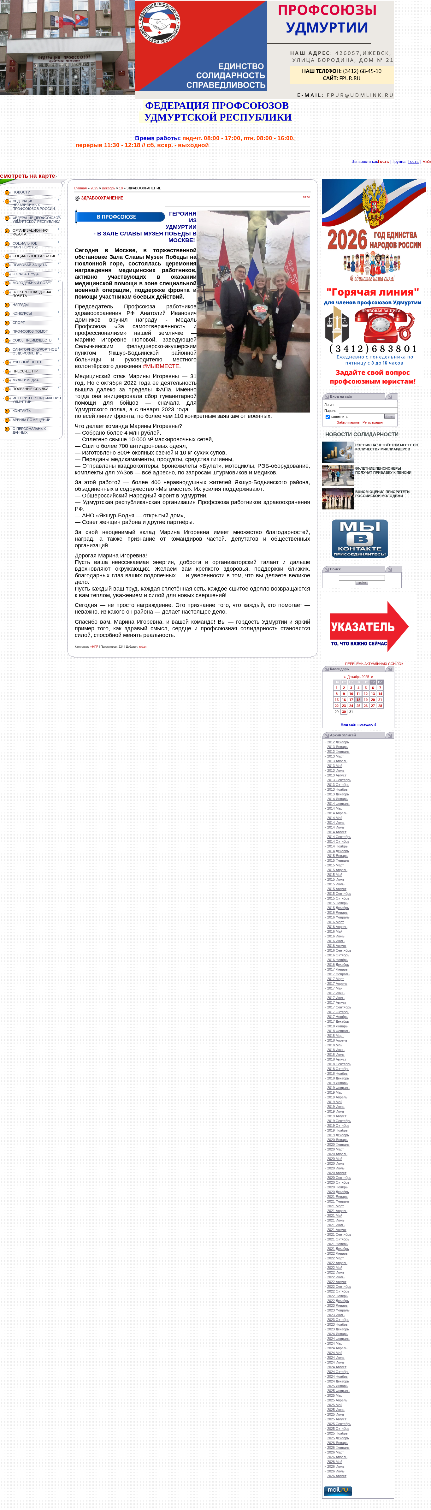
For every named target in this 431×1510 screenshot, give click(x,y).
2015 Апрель (337, 870)
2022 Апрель (337, 1263)
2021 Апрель (337, 1211)
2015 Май (334, 875)
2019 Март (335, 1092)
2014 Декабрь (338, 851)
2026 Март (335, 1452)
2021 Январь (337, 1196)
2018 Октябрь (338, 1069)
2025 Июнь (336, 1410)
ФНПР (94, 646)
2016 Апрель (337, 927)
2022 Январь (337, 1253)
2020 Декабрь (338, 1192)
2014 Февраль (338, 804)
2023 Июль (336, 1315)
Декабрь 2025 (358, 677)
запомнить (339, 417)
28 (380, 706)
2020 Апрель (337, 1154)
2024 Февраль (338, 1339)
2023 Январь (337, 1305)
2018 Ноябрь (337, 1073)
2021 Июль (336, 1225)
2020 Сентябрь (339, 1178)
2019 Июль (336, 1111)
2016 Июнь (336, 936)
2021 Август (336, 1230)
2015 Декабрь (338, 908)
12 (366, 694)
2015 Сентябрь (339, 893)
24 (351, 706)
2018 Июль (336, 1054)
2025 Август (336, 1419)
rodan (142, 646)
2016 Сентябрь (339, 950)
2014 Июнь (336, 822)
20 (373, 700)
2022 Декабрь (338, 1301)
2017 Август (336, 1002)
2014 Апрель (337, 813)
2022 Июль (336, 1277)
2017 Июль (336, 998)
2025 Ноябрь (337, 1433)
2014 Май (334, 818)
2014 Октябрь (338, 841)
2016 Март (335, 922)
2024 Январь (337, 1334)
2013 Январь (337, 747)
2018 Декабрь (338, 1078)
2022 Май (334, 1267)
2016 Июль (336, 941)
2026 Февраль (338, 1447)
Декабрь (108, 188)
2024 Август (336, 1367)
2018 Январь (337, 1026)
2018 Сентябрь (339, 1064)
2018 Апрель (337, 1040)
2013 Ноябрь (337, 789)
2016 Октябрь (338, 955)
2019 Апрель (337, 1097)
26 (366, 706)
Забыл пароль (348, 422)
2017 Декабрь (338, 1021)
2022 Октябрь (338, 1291)
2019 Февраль (338, 1088)
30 (344, 712)
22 (337, 706)
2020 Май (334, 1159)
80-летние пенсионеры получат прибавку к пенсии (383, 470)
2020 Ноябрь (337, 1187)
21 (380, 700)
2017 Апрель (337, 983)
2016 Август (336, 946)
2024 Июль (336, 1362)
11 (358, 694)
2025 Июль (336, 1414)
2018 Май (334, 1045)
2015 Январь (337, 856)
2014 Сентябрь (339, 837)
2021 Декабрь (338, 1249)
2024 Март (335, 1343)
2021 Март (335, 1206)
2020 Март (335, 1149)
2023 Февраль (338, 1310)
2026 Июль (336, 1471)
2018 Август (336, 1059)
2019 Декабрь (338, 1135)
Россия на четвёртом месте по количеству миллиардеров (386, 447)
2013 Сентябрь (339, 780)
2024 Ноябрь (337, 1376)
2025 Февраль (338, 1391)
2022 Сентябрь (339, 1286)
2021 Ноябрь (337, 1244)
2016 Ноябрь (337, 960)
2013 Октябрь (338, 785)
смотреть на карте (27, 175)
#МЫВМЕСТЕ (161, 366)
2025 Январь (337, 1386)
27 (373, 706)
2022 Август (336, 1282)
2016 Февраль (338, 917)
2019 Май (334, 1102)
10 (351, 694)
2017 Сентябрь (339, 1007)
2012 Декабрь (338, 742)
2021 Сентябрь (339, 1234)
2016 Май (334, 931)
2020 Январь (337, 1140)
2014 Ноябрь (337, 846)
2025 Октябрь (338, 1428)
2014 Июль (336, 827)
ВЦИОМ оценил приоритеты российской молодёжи (382, 494)
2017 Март (335, 979)
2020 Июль (336, 1168)
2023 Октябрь (338, 1320)
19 (366, 700)
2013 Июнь (336, 770)
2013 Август (336, 775)
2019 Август (336, 1116)
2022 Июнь (336, 1272)
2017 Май (334, 988)
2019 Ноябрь (337, 1130)
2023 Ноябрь (337, 1324)
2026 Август (336, 1476)
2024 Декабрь (338, 1381)
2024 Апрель (337, 1348)
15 (337, 700)
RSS (426, 161)
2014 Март (335, 808)
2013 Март (335, 756)
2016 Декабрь (338, 964)
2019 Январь (337, 1083)
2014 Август (336, 832)
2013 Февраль (338, 751)
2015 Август (336, 889)
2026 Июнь (336, 1466)
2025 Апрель (337, 1400)
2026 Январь (337, 1443)
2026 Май (334, 1462)
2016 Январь (337, 912)
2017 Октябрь (338, 1012)
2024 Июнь (336, 1357)
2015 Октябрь (338, 898)
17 (351, 700)
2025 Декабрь (338, 1438)
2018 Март (335, 1035)
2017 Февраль (338, 974)
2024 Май (334, 1353)
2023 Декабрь (338, 1329)
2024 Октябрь (338, 1372)
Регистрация (373, 422)
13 (373, 694)
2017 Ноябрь (337, 1017)
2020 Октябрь (338, 1182)
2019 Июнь (336, 1107)
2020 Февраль (338, 1144)
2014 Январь (337, 799)
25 (358, 706)
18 (121, 188)
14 (380, 694)
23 (344, 706)
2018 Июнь (336, 1050)
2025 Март (335, 1395)
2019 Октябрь (338, 1125)
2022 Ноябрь (337, 1296)
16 (344, 700)
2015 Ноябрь (337, 903)
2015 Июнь (336, 879)
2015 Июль (336, 884)
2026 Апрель (337, 1457)
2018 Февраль (338, 1031)
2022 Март (335, 1258)
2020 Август (336, 1173)
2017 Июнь (336, 993)
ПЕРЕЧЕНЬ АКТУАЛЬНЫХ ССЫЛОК (374, 664)
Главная (80, 188)
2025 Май (334, 1405)
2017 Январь (337, 969)
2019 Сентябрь (339, 1121)
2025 (94, 188)
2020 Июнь (336, 1163)
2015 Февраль (338, 860)
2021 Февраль (338, 1201)
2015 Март (335, 865)
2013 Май (334, 766)
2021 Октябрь (338, 1239)
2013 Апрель (337, 761)
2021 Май (334, 1215)
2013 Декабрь (338, 794)
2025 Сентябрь (339, 1424)
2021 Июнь (336, 1220)
